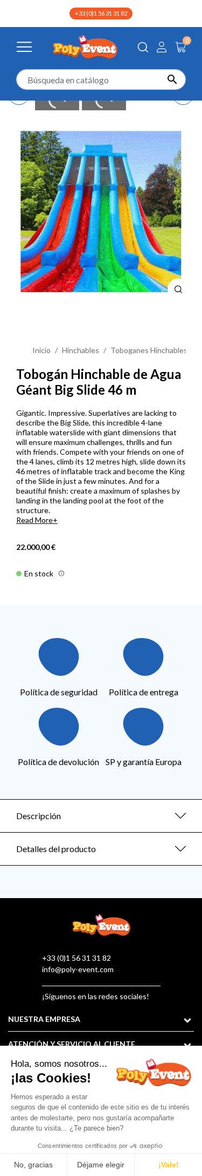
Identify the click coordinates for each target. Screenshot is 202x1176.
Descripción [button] (38, 815)
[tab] (101, 816)
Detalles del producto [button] (56, 848)
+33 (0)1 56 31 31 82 (101, 13)
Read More (34, 519)
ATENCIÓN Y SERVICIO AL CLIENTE (71, 1043)
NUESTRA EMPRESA (44, 1019)
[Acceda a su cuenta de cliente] (161, 47)
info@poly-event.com (78, 969)
